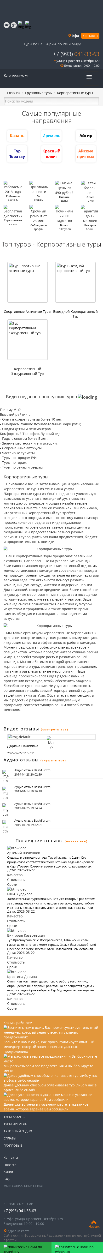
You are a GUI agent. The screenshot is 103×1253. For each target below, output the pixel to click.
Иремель (51, 135)
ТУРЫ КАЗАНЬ (14, 1116)
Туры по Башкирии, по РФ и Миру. (53, 44)
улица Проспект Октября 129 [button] (77, 61)
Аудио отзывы (21, 760)
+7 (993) (76, 53)
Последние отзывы (39, 840)
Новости (10, 1165)
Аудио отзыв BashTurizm (32, 770)
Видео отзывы (21, 729)
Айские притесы (85, 153)
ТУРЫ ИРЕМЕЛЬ (15, 1124)
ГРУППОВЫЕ (13, 1145)
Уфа (75, 35)
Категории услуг (16, 75)
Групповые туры (38, 92)
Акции (8, 1172)
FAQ (7, 1179)
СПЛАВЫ (10, 1138)
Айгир (86, 135)
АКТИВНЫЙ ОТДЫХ (18, 1131)
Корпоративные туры (75, 92)
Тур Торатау (17, 153)
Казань (17, 135)
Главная (14, 92)
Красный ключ (51, 153)
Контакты (90, 35)
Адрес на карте (18, 1231)
